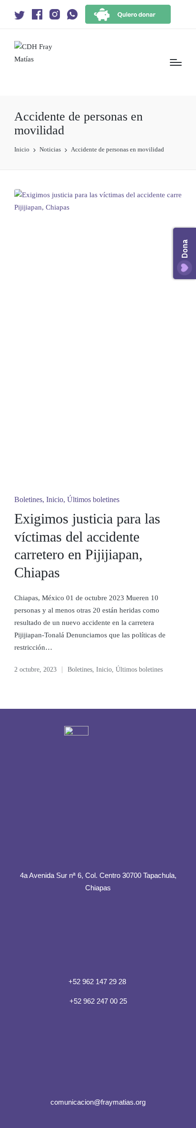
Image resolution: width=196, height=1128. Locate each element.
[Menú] (176, 62)
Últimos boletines (93, 499)
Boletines (28, 499)
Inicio (54, 499)
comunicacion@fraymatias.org (98, 1102)
